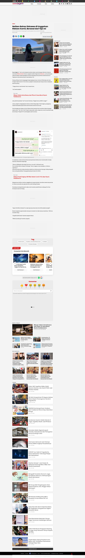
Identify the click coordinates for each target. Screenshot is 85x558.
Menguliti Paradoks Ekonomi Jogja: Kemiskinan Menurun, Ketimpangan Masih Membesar (39, 475)
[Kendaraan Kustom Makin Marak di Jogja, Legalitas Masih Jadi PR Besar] (20, 425)
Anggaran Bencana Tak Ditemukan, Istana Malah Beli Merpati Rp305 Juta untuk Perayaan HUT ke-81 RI (65, 64)
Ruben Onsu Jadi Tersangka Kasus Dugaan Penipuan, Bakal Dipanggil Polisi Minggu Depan (65, 51)
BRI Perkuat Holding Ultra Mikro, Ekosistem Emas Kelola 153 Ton (38, 497)
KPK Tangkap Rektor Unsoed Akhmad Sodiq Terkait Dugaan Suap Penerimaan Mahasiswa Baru (65, 80)
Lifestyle (39, 3)
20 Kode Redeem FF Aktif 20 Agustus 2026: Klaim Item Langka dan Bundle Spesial (65, 57)
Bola (46, 3)
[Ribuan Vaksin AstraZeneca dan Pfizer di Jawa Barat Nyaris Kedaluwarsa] (22, 330)
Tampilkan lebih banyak (33, 548)
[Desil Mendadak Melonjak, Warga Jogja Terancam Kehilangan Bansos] (20, 524)
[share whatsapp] (21, 36)
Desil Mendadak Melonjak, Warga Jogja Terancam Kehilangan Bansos (39, 519)
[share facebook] (13, 36)
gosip (60, 53)
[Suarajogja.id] (17, 4)
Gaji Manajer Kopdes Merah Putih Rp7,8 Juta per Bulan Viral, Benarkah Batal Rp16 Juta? (65, 106)
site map (61, 553)
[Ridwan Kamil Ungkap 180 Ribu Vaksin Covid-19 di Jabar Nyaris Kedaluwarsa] (16, 341)
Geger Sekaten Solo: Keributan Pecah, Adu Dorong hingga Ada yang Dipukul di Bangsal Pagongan (65, 86)
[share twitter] (16, 36)
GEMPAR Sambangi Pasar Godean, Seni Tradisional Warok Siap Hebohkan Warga (40, 409)
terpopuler (57, 41)
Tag (32, 239)
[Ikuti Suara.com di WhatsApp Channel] (39, 278)
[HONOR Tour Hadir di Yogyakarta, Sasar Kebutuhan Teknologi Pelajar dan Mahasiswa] (20, 458)
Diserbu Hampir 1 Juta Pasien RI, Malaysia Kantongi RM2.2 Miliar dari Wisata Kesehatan (39, 464)
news (60, 89)
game (60, 59)
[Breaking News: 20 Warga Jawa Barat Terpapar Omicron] (37, 341)
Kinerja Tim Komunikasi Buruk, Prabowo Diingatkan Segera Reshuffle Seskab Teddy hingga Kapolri (65, 44)
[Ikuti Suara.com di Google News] (41, 278)
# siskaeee (44, 241)
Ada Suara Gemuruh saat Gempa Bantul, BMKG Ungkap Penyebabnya (39, 442)
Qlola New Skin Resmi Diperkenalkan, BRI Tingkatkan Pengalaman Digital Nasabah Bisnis (40, 508)
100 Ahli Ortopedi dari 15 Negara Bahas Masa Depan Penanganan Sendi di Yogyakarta (40, 398)
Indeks (52, 3)
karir (39, 553)
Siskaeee (42, 73)
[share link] (23, 36)
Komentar (33, 281)
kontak (26, 553)
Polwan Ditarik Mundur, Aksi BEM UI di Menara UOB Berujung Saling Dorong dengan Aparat (65, 100)
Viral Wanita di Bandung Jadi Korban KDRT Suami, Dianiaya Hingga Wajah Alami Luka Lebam (26, 345)
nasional (60, 46)
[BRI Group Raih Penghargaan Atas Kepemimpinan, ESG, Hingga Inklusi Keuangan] (20, 491)
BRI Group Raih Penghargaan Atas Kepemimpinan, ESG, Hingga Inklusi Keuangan (39, 486)
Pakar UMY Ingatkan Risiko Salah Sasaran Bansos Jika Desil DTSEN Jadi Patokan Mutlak (40, 388)
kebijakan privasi (54, 553)
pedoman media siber (45, 553)
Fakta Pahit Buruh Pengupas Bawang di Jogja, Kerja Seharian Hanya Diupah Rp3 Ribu (40, 530)
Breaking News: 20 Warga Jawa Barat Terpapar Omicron (46, 338)
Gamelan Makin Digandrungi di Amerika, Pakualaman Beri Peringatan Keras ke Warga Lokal (40, 431)
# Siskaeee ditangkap (32, 244)
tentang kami (34, 553)
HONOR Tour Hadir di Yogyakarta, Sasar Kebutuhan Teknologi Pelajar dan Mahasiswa (39, 453)
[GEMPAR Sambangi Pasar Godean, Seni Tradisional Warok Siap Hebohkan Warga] (20, 414)
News (32, 3)
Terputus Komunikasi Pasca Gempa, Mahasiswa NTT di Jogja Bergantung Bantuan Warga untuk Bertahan (65, 93)
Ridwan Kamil (20, 73)
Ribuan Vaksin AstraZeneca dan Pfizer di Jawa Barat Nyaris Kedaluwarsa (30, 95)
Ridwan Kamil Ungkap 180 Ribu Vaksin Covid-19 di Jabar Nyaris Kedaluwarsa (31, 177)
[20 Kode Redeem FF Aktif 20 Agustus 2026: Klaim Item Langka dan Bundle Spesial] (56, 59)
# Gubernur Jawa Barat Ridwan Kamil (33, 241)
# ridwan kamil (21, 241)
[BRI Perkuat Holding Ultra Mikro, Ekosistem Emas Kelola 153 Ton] (20, 502)
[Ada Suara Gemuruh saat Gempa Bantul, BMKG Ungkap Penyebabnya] (20, 447)
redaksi (22, 553)
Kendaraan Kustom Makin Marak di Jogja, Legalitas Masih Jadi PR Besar (39, 420)
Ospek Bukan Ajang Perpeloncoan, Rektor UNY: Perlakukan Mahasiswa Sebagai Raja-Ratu (39, 541)
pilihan (56, 77)
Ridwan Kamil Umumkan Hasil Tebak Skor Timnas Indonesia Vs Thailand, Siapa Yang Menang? (47, 345)
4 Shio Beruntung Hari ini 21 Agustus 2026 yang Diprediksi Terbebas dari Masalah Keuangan (65, 70)
